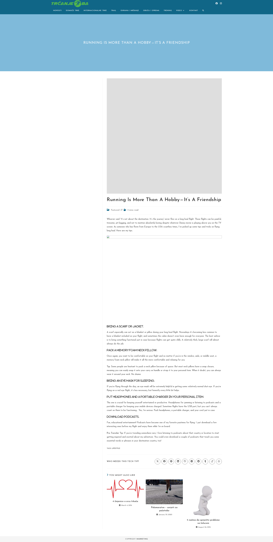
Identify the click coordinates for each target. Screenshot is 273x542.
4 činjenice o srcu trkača (125, 501)
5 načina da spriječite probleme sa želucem (203, 521)
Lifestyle (116, 448)
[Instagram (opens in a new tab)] (221, 3)
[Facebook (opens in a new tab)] (216, 3)
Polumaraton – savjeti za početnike (164, 509)
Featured (115, 210)
